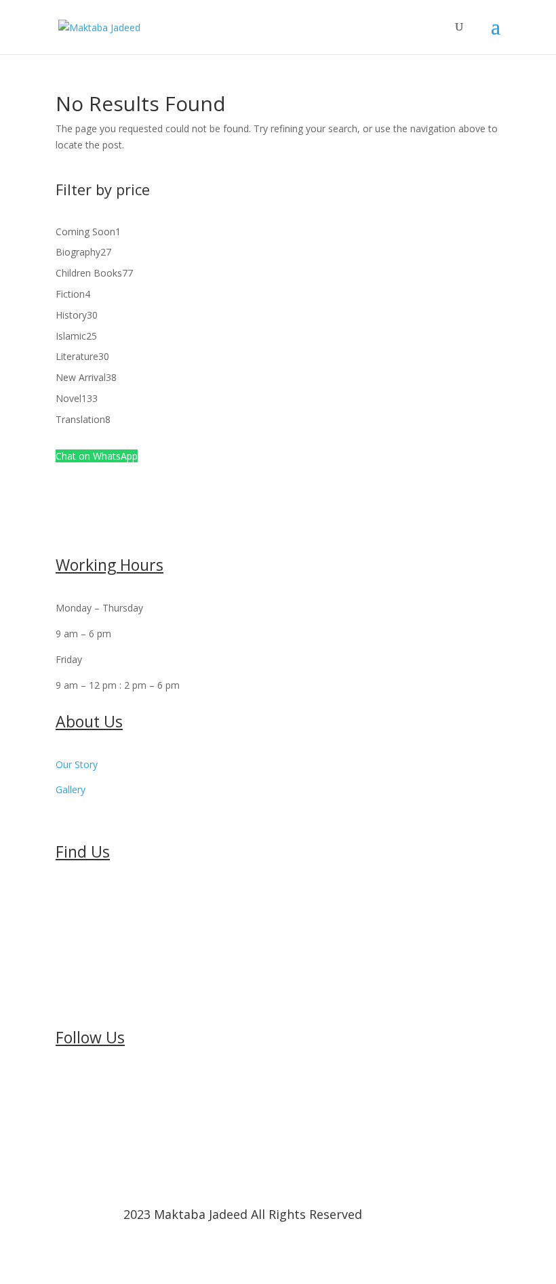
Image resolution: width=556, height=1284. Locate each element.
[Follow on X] (93, 1083)
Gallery (70, 789)
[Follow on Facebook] (66, 1083)
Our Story (77, 764)
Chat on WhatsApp (97, 455)
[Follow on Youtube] (121, 1083)
